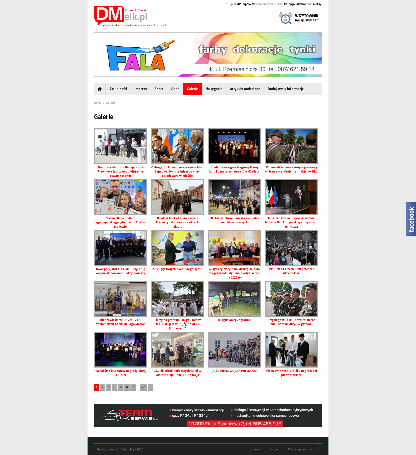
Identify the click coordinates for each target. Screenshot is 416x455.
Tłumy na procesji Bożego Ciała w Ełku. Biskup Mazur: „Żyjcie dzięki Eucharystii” (177, 324)
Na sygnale (214, 88)
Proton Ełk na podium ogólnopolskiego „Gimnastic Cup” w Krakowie (120, 222)
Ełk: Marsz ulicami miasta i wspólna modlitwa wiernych (234, 220)
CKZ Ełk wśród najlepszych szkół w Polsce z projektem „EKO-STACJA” (177, 372)
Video (175, 88)
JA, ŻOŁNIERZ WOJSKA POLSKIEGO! (234, 370)
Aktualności (118, 88)
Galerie (192, 88)
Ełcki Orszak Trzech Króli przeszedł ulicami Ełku (291, 271)
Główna (100, 89)
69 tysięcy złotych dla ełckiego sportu (177, 269)
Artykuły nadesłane (245, 88)
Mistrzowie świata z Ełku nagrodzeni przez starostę (291, 372)
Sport (159, 88)
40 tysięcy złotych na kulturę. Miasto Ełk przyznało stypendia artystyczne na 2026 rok (234, 273)
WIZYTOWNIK (307, 17)
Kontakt (274, 449)
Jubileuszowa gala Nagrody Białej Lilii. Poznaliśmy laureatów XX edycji (234, 169)
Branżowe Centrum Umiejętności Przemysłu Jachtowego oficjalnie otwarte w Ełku (120, 171)
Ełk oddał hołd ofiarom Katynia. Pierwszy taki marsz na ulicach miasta (177, 222)
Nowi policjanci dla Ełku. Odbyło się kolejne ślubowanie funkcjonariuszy (120, 271)
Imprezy (141, 88)
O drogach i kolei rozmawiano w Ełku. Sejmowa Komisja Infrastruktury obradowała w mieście (177, 171)
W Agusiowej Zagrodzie (234, 320)
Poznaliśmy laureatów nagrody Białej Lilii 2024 (120, 372)
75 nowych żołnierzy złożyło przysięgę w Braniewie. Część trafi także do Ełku (291, 169)
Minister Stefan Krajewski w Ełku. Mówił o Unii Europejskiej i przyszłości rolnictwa (291, 222)
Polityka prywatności (301, 449)
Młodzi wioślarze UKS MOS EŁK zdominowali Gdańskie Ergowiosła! (120, 322)
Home (98, 103)
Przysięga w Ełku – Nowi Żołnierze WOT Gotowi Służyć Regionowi (291, 322)
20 (143, 387)
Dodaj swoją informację (286, 88)
